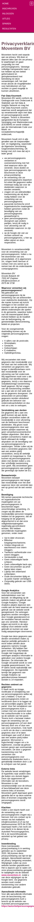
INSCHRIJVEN (9, 8)
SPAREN (6, 23)
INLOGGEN (8, 13)
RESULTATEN (9, 28)
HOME (5, 3)
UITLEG (6, 18)
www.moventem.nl (11, 875)
